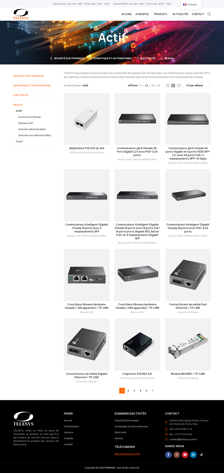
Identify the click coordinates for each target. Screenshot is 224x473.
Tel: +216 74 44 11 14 (180, 429)
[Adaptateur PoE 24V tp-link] (87, 119)
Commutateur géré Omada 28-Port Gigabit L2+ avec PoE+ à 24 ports (137, 151)
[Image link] (23, 418)
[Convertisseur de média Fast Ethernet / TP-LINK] (188, 275)
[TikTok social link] (201, 454)
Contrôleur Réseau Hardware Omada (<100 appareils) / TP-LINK (86, 306)
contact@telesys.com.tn (183, 439)
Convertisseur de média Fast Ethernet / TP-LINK (188, 306)
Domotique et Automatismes (32, 85)
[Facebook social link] (168, 454)
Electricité (20, 95)
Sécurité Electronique (28, 75)
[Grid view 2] (167, 85)
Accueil (67, 85)
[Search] (209, 14)
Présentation (71, 426)
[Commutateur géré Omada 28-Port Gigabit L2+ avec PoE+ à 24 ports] (137, 119)
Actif (19, 110)
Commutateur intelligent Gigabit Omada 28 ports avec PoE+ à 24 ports (188, 228)
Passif (19, 141)
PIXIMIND (109, 467)
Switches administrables (32, 129)
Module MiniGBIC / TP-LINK (188, 374)
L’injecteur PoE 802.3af (137, 374)
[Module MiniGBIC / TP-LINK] (188, 344)
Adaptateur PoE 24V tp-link (86, 148)
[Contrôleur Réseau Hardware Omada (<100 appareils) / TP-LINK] (87, 275)
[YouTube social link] (185, 454)
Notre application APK (127, 453)
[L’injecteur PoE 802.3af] (137, 344)
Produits (68, 438)
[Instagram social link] (176, 454)
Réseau (18, 104)
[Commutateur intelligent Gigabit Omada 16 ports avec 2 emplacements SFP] (87, 195)
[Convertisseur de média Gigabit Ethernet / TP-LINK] (87, 344)
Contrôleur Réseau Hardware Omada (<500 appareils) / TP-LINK (137, 306)
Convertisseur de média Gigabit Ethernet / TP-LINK (86, 375)
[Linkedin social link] (193, 454)
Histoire (68, 432)
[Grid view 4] (179, 85)
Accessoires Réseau (29, 116)
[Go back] (94, 42)
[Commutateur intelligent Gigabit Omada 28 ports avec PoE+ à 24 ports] (188, 195)
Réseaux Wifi (26, 123)
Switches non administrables (34, 135)
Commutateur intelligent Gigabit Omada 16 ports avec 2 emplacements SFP (86, 228)
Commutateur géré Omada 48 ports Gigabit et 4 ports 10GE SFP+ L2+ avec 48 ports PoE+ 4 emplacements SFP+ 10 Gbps (188, 153)
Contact (68, 444)
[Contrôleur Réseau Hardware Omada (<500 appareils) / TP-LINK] (137, 275)
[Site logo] (20, 13)
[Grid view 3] (173, 85)
